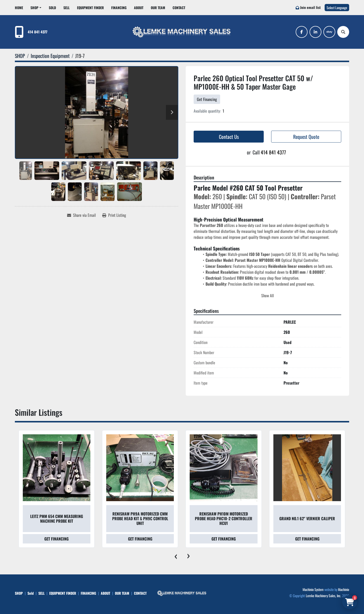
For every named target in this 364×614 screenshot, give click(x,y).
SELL (66, 7)
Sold (52, 7)
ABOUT (138, 7)
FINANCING (119, 7)
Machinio (343, 589)
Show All (267, 295)
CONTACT (179, 7)
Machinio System (313, 589)
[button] (35, 7)
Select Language (337, 7)
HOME (19, 7)
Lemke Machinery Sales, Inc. (323, 595)
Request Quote (306, 136)
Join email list (310, 7)
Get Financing (207, 99)
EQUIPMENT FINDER (90, 7)
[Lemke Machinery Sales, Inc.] (182, 592)
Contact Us (229, 136)
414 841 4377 (37, 31)
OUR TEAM (158, 7)
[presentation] (175, 555)
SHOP (34, 7)
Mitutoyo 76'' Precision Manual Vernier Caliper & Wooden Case (307, 518)
